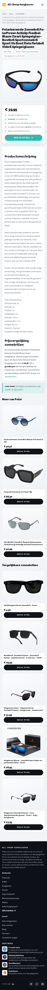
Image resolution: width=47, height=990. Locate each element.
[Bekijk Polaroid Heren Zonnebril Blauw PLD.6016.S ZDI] (23, 421)
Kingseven (6, 886)
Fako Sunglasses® (10, 906)
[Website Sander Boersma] (13, 984)
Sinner (5, 890)
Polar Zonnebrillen (32, 52)
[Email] (42, 984)
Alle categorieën (9, 921)
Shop (11, 14)
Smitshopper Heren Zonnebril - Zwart (20, 605)
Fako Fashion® (8, 894)
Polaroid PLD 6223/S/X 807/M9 (18, 492)
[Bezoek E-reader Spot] (4, 949)
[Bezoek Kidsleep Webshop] (4, 957)
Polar (9, 52)
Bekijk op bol (22, 138)
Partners (6, 933)
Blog (4, 929)
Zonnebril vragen (9, 937)
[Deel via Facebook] (36, 984)
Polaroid (6, 877)
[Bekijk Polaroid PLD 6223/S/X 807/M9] (23, 474)
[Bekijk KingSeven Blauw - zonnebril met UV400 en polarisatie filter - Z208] (23, 742)
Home (4, 14)
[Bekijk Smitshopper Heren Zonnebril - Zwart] (23, 587)
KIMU (4, 881)
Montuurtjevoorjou (10, 898)
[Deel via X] (31, 984)
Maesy (5, 902)
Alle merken (7, 925)
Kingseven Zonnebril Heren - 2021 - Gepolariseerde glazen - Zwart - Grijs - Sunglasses (21, 815)
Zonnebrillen (20, 14)
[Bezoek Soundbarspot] (4, 964)
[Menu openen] (42, 4)
